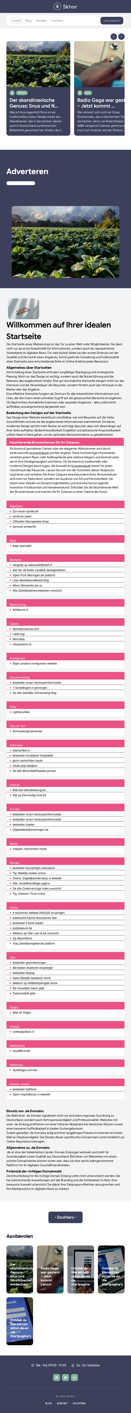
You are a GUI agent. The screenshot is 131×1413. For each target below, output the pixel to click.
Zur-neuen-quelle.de (25, 511)
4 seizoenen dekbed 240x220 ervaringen (39, 912)
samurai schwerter (24, 526)
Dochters (57, 20)
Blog (28, 20)
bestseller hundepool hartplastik (33, 755)
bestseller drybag (24, 973)
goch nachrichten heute (27, 760)
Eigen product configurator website (35, 663)
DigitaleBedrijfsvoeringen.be (30, 829)
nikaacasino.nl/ (22, 644)
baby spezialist (22, 545)
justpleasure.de (22, 928)
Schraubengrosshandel (27, 731)
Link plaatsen (112, 20)
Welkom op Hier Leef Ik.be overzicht (36, 933)
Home (17, 20)
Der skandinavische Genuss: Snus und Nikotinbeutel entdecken (22, 1274)
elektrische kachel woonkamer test (35, 918)
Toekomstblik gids (24, 993)
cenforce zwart (22, 516)
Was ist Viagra (22, 1012)
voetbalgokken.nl (23, 1031)
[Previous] (114, 36)
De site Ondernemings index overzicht (37, 888)
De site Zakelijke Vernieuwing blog (34, 693)
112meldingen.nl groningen (30, 687)
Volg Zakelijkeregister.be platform (34, 943)
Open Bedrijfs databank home (32, 978)
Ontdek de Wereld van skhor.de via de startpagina (80, 1276)
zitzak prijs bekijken (25, 765)
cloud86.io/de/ (22, 1051)
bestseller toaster (24, 824)
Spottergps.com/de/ (25, 1070)
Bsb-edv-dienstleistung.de (29, 790)
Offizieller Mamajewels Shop (31, 521)
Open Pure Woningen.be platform (34, 575)
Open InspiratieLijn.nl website (31, 1094)
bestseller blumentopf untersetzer (34, 868)
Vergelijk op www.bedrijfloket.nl (32, 565)
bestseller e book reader (28, 923)
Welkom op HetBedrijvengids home (35, 983)
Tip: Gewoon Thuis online (29, 893)
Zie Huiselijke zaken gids (28, 988)
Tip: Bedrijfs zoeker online (29, 873)
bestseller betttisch (24, 1089)
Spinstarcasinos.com (26, 629)
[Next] (121, 36)
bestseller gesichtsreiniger (29, 962)
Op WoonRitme (22, 938)
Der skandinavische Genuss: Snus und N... (34, 103)
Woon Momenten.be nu (27, 585)
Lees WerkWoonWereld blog (31, 580)
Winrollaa (19, 639)
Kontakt (41, 20)
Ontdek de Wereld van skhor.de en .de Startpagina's (112, 1276)
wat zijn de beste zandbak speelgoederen (39, 570)
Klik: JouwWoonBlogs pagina (31, 883)
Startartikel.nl (21, 750)
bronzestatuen (39, 453)
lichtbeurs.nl (20, 609)
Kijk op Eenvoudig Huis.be (29, 795)
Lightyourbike (21, 712)
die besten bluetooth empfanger (33, 967)
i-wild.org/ (19, 634)
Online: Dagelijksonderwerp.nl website (37, 878)
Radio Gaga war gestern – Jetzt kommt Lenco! (50, 1276)
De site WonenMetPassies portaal (34, 771)
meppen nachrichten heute (30, 849)
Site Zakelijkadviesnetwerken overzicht (37, 590)
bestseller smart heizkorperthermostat (37, 682)
